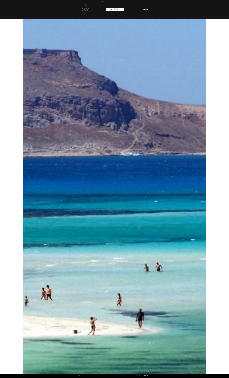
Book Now (137, 17)
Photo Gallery (110, 17)
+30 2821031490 (118, 1)
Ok (139, 375)
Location (104, 17)
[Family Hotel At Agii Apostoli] (115, 9)
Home (91, 17)
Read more (146, 375)
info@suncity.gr (126, 1)
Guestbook (116, 17)
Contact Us (131, 17)
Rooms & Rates (96, 17)
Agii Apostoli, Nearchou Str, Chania (107, 1)
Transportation (124, 17)
